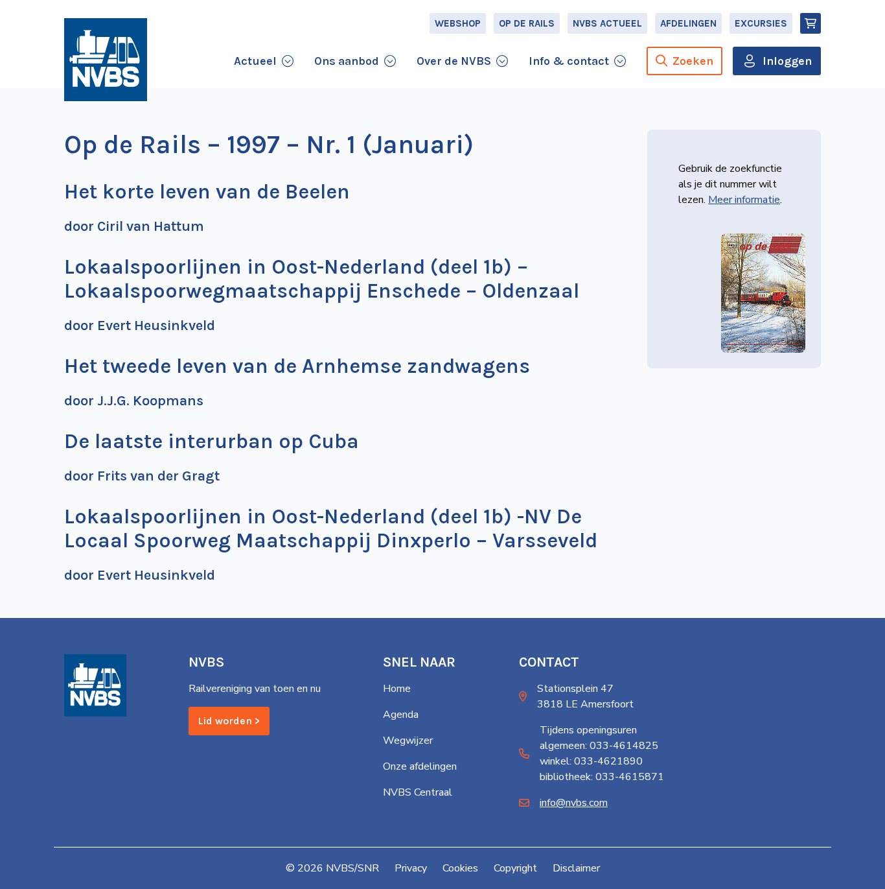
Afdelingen (688, 23)
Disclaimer (576, 868)
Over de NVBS (454, 61)
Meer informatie (744, 200)
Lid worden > (229, 721)
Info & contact (569, 61)
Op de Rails (527, 23)
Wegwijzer (408, 740)
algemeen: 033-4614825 (599, 746)
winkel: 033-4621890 (591, 761)
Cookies (460, 868)
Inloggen (787, 61)
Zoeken (692, 61)
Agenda (401, 714)
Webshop (458, 23)
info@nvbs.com (574, 803)
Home (397, 689)
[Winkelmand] (810, 23)
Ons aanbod (346, 61)
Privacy (411, 868)
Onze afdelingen (420, 766)
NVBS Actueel (607, 23)
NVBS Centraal (417, 792)
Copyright (515, 868)
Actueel (255, 61)
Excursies (761, 23)
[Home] (105, 59)
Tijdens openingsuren (588, 730)
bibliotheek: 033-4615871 (602, 777)
